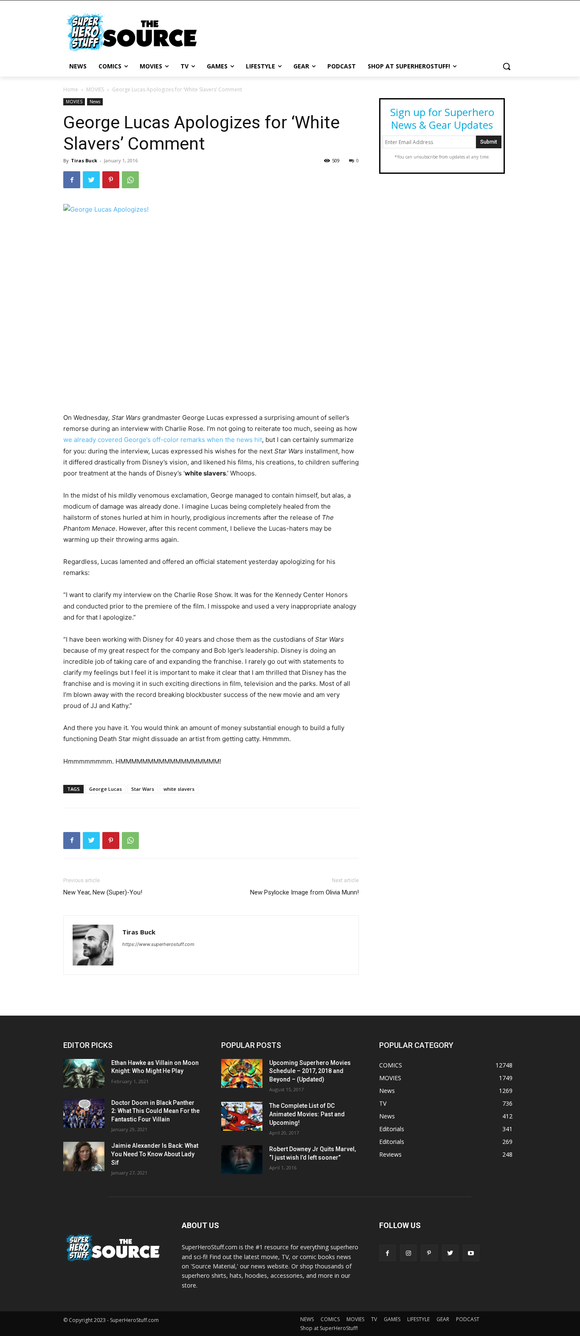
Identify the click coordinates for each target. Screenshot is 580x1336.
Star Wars (142, 789)
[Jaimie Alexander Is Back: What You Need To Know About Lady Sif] (83, 1156)
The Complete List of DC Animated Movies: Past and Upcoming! (307, 1114)
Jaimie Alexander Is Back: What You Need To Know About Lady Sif (154, 1154)
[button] (506, 66)
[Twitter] (91, 179)
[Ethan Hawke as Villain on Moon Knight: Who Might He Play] (83, 1073)
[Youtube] (471, 1253)
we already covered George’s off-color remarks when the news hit (162, 440)
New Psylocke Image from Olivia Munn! (304, 892)
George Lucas (105, 789)
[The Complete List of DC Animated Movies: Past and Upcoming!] (241, 1116)
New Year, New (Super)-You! (102, 892)
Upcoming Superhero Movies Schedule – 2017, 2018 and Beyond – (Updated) (310, 1071)
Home (70, 89)
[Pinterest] (110, 179)
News (95, 102)
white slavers (178, 789)
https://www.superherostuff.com (158, 944)
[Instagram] (408, 1253)
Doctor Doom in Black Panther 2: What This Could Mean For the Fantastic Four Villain (155, 1111)
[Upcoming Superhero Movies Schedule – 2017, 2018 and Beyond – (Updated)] (241, 1073)
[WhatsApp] (130, 179)
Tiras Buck (84, 160)
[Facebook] (71, 179)
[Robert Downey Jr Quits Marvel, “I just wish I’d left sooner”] (241, 1159)
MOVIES (95, 89)
